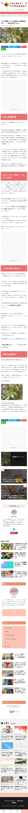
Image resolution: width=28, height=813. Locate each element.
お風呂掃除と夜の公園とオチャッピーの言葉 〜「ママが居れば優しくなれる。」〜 (21, 546)
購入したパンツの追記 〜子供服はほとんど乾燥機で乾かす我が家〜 (20, 681)
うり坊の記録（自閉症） (10, 635)
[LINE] (3, 49)
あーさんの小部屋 (8, 627)
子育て (13, 15)
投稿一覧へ (13, 532)
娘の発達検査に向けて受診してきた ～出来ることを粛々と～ (7, 788)
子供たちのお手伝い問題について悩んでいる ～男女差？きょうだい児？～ (7, 738)
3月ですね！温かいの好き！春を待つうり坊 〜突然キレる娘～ (7, 770)
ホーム (2, 9)
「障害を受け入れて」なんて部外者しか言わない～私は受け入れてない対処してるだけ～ (21, 771)
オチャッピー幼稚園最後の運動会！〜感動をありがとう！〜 (21, 564)
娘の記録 (6, 631)
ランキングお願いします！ (14, 707)
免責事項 (14, 802)
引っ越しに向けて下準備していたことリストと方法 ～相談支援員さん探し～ (21, 738)
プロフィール (8, 9)
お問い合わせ (20, 800)
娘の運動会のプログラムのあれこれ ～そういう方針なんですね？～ (21, 788)
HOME (3, 15)
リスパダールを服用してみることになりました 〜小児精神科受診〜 (20, 655)
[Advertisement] (14, 94)
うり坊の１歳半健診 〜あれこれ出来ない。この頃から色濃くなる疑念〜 (20, 672)
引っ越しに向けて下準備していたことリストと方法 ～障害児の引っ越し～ (7, 754)
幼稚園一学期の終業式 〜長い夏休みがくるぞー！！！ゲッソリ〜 (21, 555)
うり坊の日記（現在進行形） (18, 9)
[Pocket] (24, 47)
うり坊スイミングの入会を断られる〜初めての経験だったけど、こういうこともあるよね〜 (20, 665)
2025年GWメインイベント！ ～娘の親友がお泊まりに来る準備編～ (21, 754)
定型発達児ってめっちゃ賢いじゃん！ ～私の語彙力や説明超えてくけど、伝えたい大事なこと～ (20, 691)
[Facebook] (4, 47)
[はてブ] (17, 47)
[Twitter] (11, 47)
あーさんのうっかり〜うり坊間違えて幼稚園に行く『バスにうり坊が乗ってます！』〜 (21, 574)
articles (8, 15)
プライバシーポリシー (10, 800)
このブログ (5, 519)
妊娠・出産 (7, 646)
